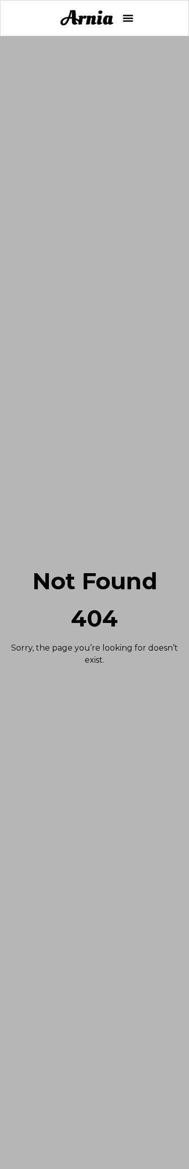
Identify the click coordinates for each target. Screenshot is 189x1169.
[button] (127, 18)
